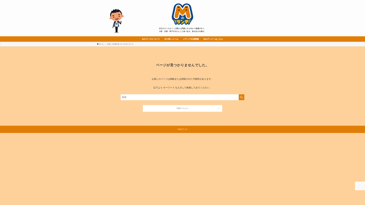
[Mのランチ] (182, 14)
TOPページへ (182, 108)
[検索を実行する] (241, 97)
